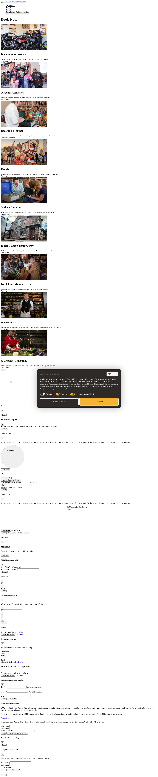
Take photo (11, 533)
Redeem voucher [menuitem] (22, 12)
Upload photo (6, 478)
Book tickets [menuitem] (10, 12)
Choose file (33, 483)
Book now (5, 555)
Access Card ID (7, 731)
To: (3, 687)
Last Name (5, 728)
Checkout (19, 634)
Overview (113, 374)
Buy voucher (12, 699)
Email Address (6, 767)
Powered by (5, 382)
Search (4, 572)
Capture (4, 480)
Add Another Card (21, 733)
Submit (10, 733)
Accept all (99, 402)
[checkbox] (46, 394)
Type (3, 588)
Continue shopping (8, 634)
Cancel (4, 623)
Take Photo (5, 470)
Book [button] (10, 10)
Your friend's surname (9, 569)
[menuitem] (10, 6)
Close (4, 415)
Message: (5, 696)
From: (4, 692)
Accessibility (5, 718)
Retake (11, 480)
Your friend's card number (10, 567)
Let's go (4, 429)
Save (18, 480)
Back (3, 370)
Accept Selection (59, 402)
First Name (5, 726)
